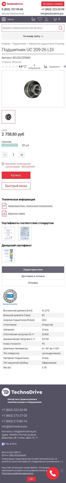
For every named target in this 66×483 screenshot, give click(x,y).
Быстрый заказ (16, 186)
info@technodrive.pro (52, 13)
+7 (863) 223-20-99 (52, 9)
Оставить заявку (53, 3)
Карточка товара (16, 213)
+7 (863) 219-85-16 (14, 421)
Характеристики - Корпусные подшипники (30, 206)
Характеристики (33, 269)
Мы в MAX (11, 443)
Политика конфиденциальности (17, 473)
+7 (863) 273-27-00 (14, 415)
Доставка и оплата (33, 276)
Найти (60, 28)
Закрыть (62, 470)
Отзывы (33, 282)
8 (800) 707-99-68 (12, 9)
